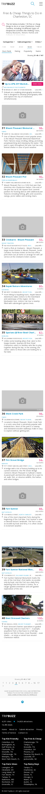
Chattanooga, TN (9, 754)
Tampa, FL (28, 744)
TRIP (8, 3)
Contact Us (23, 733)
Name (38, 51)
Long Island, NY (8, 772)
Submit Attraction (26, 729)
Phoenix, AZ (29, 752)
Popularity (28, 51)
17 (38, 683)
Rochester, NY (8, 782)
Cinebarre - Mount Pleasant (20, 239)
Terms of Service (9, 733)
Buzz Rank (6, 51)
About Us (13, 729)
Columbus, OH (8, 742)
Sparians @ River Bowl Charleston (23, 332)
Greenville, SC (7, 784)
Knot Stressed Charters (18, 618)
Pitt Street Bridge (15, 460)
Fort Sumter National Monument (22, 569)
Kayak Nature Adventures (19, 286)
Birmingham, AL (8, 744)
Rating (17, 51)
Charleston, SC (30, 770)
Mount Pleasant (29, 292)
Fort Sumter (12, 508)
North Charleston (26, 514)
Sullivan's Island (22, 575)
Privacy (39, 729)
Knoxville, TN (7, 752)
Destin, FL (28, 775)
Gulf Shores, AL (8, 747)
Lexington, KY (7, 767)
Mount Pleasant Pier (16, 176)
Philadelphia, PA (30, 784)
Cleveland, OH (8, 770)
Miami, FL (28, 779)
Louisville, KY (29, 756)
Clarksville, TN (8, 749)
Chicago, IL (28, 777)
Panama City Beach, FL (33, 754)
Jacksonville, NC (30, 759)
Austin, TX (28, 782)
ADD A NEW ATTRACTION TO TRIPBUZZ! (22, 695)
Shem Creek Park (14, 413)
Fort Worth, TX (8, 775)
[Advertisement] (22, 208)
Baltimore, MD (8, 779)
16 (34, 683)
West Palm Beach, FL (11, 759)
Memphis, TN (7, 756)
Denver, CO (28, 772)
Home (4, 729)
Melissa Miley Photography (15, 87)
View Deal (37, 84)
